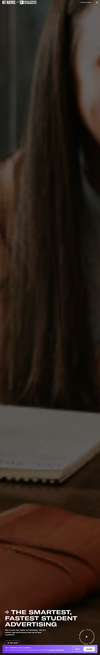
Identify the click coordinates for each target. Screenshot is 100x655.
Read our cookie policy (56, 650)
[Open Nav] (97, 2)
